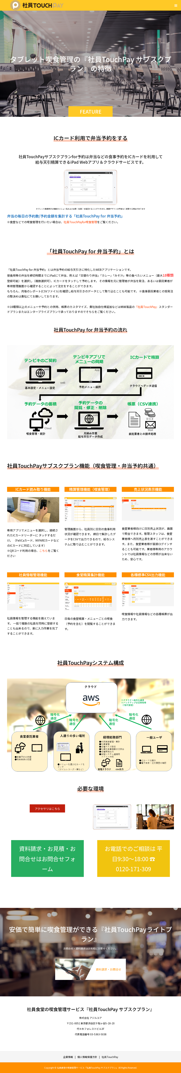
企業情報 (68, 1057)
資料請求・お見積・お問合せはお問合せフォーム (47, 858)
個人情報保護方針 (87, 1057)
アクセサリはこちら (47, 808)
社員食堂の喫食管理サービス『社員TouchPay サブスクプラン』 (90, 1009)
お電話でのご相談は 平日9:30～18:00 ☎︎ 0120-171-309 (133, 858)
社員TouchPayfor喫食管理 (80, 222)
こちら (43, 550)
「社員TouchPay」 (147, 307)
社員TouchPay (110, 1057)
